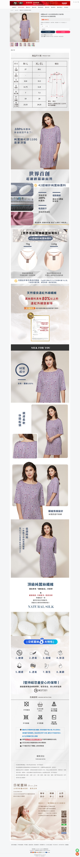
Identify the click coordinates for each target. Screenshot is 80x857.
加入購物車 (49, 31)
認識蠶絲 (67, 844)
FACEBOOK (55, 844)
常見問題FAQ (42, 844)
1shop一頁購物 (40, 855)
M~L (42, 26)
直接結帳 (63, 31)
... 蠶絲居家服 (16, 10)
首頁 (12, 10)
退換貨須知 (31, 844)
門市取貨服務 (20, 844)
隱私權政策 (36, 844)
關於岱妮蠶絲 (14, 844)
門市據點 (26, 844)
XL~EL (47, 26)
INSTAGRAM (61, 844)
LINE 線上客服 (49, 844)
